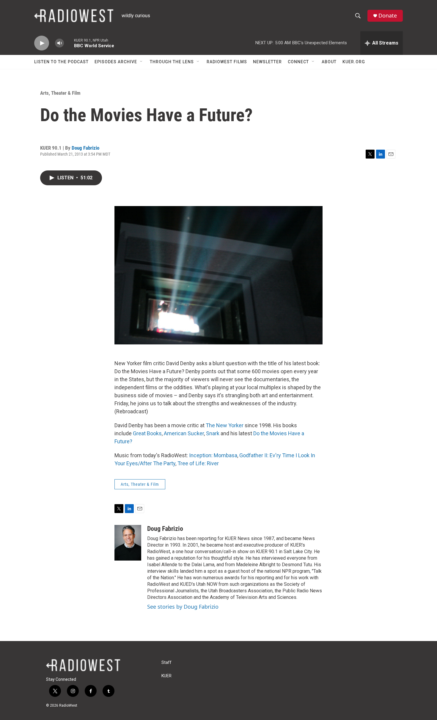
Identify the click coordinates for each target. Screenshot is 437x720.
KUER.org (353, 61)
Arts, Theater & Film (60, 93)
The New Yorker (224, 425)
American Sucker (184, 433)
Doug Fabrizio (85, 148)
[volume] (59, 43)
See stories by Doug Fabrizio (182, 606)
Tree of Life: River (198, 463)
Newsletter (267, 61)
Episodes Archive (116, 61)
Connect (298, 61)
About (329, 61)
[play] (41, 43)
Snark (212, 433)
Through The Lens (172, 61)
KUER (166, 676)
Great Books (147, 433)
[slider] (69, 43)
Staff (166, 662)
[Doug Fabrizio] (127, 543)
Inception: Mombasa (213, 455)
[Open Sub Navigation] (141, 61)
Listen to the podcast (61, 61)
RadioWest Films (227, 61)
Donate (387, 15)
